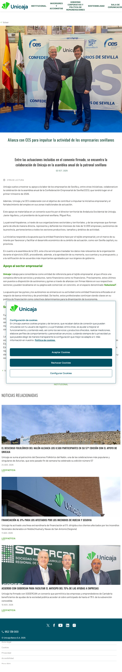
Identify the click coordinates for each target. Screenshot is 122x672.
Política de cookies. (45, 340)
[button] (4, 22)
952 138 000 (12, 631)
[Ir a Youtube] (60, 625)
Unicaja (7, 274)
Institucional (39, 6)
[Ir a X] (48, 625)
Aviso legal (6, 642)
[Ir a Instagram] (74, 625)
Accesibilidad (8, 658)
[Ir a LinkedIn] (67, 625)
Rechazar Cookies (61, 362)
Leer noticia (8, 470)
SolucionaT (110, 284)
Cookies (5, 647)
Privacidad (6, 653)
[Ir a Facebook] (54, 625)
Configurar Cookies (61, 373)
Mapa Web (6, 663)
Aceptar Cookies (61, 352)
